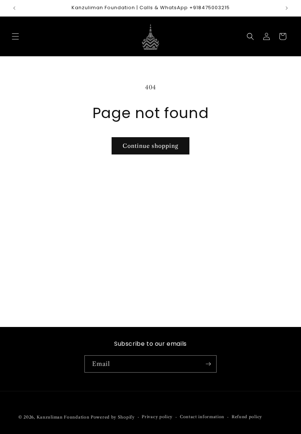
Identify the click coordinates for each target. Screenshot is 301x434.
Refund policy (247, 416)
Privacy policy (157, 416)
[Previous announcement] (14, 8)
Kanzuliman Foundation (63, 417)
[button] (15, 36)
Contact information (202, 416)
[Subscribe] (208, 364)
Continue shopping (150, 145)
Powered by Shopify (113, 417)
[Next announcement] (287, 8)
